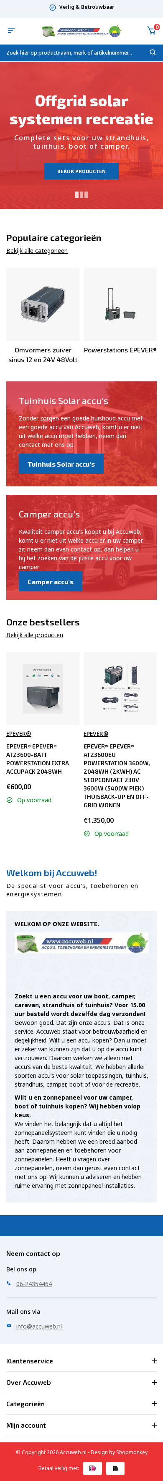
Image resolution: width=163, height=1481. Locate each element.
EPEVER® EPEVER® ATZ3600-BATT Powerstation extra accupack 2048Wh (37, 759)
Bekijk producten (81, 171)
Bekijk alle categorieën (37, 251)
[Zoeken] (153, 54)
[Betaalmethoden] (92, 1468)
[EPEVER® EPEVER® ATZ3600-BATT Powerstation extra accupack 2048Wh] (43, 689)
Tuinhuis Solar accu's (61, 464)
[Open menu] (11, 31)
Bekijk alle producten (34, 635)
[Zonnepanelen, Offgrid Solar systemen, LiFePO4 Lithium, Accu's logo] (81, 31)
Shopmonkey (132, 1452)
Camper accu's (51, 582)
